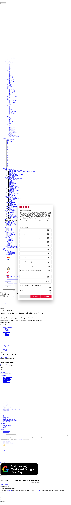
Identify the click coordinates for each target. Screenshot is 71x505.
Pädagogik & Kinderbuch (7, 5)
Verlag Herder (9, 228)
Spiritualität (11, 66)
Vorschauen (9, 235)
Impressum (4, 460)
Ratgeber (10, 109)
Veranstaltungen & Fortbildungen (13, 55)
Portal (6, 6)
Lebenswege (11, 110)
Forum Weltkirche (12, 195)
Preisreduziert (11, 130)
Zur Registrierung (38, 490)
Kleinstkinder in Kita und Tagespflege (16, 174)
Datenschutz (5, 457)
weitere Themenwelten (7, 61)
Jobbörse (6, 27)
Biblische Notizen (12, 183)
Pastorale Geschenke (10, 52)
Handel (4, 248)
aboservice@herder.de (12, 221)
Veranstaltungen (10, 141)
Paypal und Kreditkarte (7, 425)
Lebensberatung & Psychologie (14, 100)
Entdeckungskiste (12, 172)
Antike (10, 118)
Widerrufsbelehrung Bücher (7, 454)
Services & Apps (10, 15)
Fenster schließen (4, 475)
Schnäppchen (9, 26)
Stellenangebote (10, 28)
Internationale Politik (13, 91)
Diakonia (11, 184)
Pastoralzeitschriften (10, 59)
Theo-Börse (7, 53)
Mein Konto (7, 250)
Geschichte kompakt (12, 132)
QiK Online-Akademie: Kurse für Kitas (12, 247)
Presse (6, 231)
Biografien (11, 128)
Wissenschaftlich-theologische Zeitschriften (14, 57)
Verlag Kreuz (9, 229)
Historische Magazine (13, 135)
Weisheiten (11, 103)
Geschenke (11, 77)
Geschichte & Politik (10, 225)
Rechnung (9, 260)
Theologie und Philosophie (14, 187)
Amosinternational (12, 185)
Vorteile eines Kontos (11, 252)
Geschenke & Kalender (13, 111)
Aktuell (8, 140)
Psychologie (11, 107)
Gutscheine (7, 263)
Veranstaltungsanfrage (11, 234)
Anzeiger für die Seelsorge (14, 193)
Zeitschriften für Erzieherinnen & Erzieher (14, 34)
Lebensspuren (11, 207)
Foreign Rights (9, 239)
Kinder (10, 69)
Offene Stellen (9, 242)
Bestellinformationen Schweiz (8, 442)
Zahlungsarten (2, 423)
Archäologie (11, 126)
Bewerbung (9, 31)
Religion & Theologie (11, 223)
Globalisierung (11, 122)
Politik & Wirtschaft (8, 86)
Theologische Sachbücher (11, 47)
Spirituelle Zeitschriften (13, 81)
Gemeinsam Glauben (13, 204)
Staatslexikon (11, 212)
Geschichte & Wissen (8, 115)
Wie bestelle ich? (10, 262)
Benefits (8, 244)
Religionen (11, 68)
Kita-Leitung (9, 9)
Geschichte (11, 125)
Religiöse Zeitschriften (11, 79)
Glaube (10, 65)
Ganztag (8, 21)
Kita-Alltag (9, 10)
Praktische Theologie (10, 43)
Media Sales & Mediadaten (9, 222)
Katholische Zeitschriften (13, 80)
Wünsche (11, 104)
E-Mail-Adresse (3, 293)
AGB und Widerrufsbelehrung (8, 453)
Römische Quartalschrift (13, 186)
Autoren (4, 138)
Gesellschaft (11, 89)
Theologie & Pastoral (6, 37)
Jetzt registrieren (13, 296)
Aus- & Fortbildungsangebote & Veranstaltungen (15, 29)
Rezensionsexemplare (11, 232)
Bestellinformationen (8, 254)
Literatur (10, 112)
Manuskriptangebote (6, 421)
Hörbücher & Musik (12, 113)
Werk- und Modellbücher (11, 51)
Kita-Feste (9, 11)
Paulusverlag (9, 230)
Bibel (10, 64)
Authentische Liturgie (11, 49)
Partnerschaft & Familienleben (14, 102)
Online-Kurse (9, 24)
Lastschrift (9, 261)
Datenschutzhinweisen (19, 439)
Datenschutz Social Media (7, 458)
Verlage (6, 227)
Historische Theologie (11, 41)
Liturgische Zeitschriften (11, 58)
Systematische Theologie (11, 40)
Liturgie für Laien (10, 50)
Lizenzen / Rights (8, 237)
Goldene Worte (12, 85)
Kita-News (9, 13)
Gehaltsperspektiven (10, 32)
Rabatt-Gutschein (10, 265)
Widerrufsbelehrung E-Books (8, 455)
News (8, 44)
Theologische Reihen (11, 48)
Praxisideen (9, 18)
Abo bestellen (2, 372)
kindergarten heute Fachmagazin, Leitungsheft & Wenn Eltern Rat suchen (22, 171)
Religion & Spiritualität (9, 62)
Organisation (9, 22)
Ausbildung (9, 30)
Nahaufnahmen (12, 123)
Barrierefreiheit (5, 459)
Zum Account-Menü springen (26, 0)
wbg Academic (12, 131)
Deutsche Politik (12, 90)
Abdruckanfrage (10, 240)
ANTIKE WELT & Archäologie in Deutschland (17, 217)
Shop (6, 16)
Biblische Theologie (10, 39)
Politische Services (12, 97)
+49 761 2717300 (8, 219)
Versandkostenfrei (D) (6, 441)
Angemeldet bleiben (5, 294)
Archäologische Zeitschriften (14, 136)
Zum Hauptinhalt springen (5, 0)
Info (3, 249)
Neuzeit (10, 120)
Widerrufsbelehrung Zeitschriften (8, 456)
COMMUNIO (11, 181)
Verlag (4, 226)
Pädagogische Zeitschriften (9, 33)
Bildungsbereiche (10, 17)
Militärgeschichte (12, 127)
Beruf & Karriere (10, 54)
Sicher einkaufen (8, 266)
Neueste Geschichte (12, 121)
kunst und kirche (12, 209)
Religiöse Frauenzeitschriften (14, 82)
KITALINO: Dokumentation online (11, 246)
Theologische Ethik (10, 42)
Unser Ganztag (12, 173)
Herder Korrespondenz (13, 179)
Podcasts (8, 12)
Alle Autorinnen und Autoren (10, 139)
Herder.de (2, 1)
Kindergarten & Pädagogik (12, 224)
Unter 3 (8, 20)
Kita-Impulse (9, 7)
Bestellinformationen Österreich (8, 443)
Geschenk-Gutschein (10, 264)
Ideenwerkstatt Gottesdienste (14, 190)
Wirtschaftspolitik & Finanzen (14, 92)
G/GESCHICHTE (12, 215)
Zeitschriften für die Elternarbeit (12, 35)
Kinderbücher (9, 25)
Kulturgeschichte (12, 129)
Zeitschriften (5, 168)
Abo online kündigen (10, 462)
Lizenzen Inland (10, 238)
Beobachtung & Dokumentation (12, 19)
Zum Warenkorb (9, 490)
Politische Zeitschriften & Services (13, 96)
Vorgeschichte (11, 117)
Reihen (10, 94)
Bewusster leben (12, 106)
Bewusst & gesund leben (13, 101)
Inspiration (11, 108)
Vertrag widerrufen (3, 462)
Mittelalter (11, 119)
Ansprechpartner (10, 236)
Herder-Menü (2, 288)
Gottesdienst (11, 189)
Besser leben (7, 98)
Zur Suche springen (34, 0)
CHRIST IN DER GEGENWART (15, 198)
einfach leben (11, 182)
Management (11, 93)
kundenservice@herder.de (12, 283)
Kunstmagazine (12, 83)
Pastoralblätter (11, 191)
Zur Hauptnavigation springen (15, 0)
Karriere (6, 241)
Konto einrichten (10, 251)
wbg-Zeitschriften (10, 134)
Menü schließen (3, 292)
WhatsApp (9, 14)
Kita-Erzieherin (9, 8)
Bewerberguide (9, 245)
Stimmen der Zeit (12, 180)
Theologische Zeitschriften (9, 56)
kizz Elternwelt (12, 176)
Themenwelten (3, 375)
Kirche (10, 67)
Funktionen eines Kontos (11, 253)
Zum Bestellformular (4, 484)
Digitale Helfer (9, 23)
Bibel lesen (11, 205)
